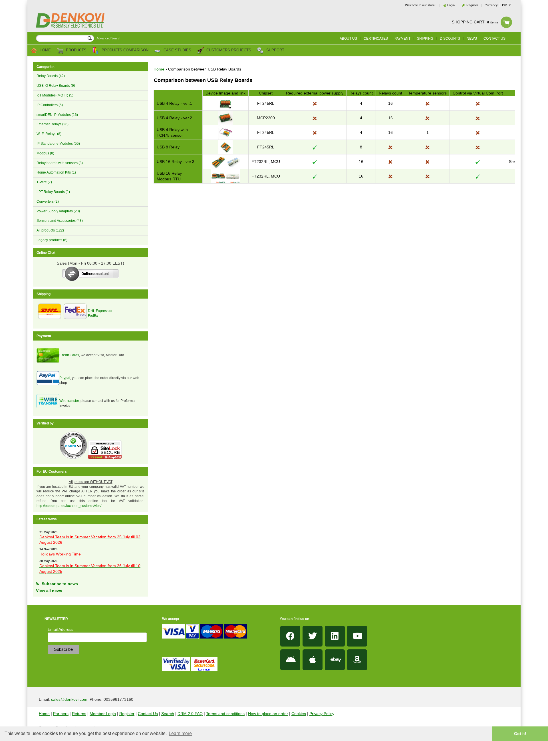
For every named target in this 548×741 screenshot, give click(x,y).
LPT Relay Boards (53, 192)
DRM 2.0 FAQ (190, 713)
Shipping (425, 39)
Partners (60, 713)
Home (45, 50)
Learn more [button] (180, 733)
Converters (48, 202)
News (472, 39)
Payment (402, 39)
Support (274, 50)
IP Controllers (50, 105)
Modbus (45, 153)
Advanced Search (108, 38)
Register (472, 5)
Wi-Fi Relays (49, 134)
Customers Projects (228, 50)
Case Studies (176, 50)
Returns (79, 713)
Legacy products (52, 240)
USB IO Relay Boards (56, 86)
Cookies (298, 713)
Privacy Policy (321, 713)
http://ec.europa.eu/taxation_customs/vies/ (69, 506)
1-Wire (44, 182)
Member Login (103, 713)
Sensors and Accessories (60, 221)
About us (348, 39)
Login (451, 5)
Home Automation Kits (56, 172)
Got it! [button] (520, 733)
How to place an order (268, 713)
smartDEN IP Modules (57, 115)
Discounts (450, 39)
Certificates (376, 39)
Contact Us (148, 713)
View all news (49, 590)
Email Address (60, 629)
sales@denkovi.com (69, 699)
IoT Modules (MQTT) (55, 95)
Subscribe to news (60, 583)
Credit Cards (69, 355)
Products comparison (124, 50)
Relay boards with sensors (60, 163)
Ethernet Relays (52, 124)
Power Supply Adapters (58, 211)
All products (50, 230)
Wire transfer (69, 401)
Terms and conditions (225, 713)
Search (167, 713)
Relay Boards (51, 76)
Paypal (64, 378)
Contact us (494, 39)
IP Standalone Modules (58, 144)
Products (75, 50)
